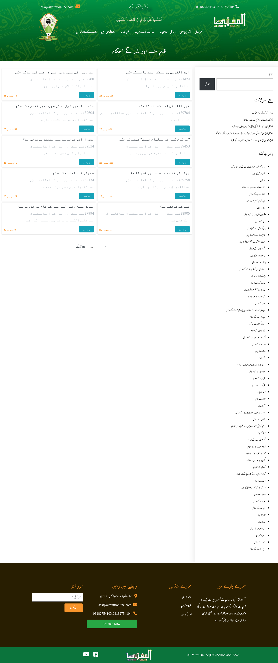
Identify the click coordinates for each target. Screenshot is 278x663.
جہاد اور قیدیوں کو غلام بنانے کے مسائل (252, 269)
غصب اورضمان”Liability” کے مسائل (250, 413)
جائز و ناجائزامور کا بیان (258, 256)
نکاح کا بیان (261, 515)
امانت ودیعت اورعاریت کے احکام (253, 187)
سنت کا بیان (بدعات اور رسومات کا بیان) (251, 365)
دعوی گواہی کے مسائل (257, 324)
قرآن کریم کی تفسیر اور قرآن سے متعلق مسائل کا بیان (248, 426)
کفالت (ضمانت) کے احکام (256, 454)
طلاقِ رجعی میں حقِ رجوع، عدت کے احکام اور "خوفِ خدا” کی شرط (252, 140)
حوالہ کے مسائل (260, 303)
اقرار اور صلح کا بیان (259, 174)
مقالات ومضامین (260, 495)
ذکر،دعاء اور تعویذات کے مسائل (254, 338)
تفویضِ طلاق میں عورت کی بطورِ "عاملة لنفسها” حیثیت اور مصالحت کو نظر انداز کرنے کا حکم (244, 134)
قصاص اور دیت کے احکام (257, 447)
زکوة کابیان (262, 358)
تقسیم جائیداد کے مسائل (257, 249)
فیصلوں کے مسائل (259, 419)
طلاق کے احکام (260, 399)
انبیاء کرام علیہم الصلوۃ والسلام (255, 201)
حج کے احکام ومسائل (258, 276)
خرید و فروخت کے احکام (258, 317)
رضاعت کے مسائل (259, 344)
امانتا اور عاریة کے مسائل (257, 194)
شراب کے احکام (259, 379)
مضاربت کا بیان (260, 481)
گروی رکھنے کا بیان (259, 467)
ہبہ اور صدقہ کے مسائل (258, 529)
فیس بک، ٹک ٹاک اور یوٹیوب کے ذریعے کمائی (258, 120)
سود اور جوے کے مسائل (257, 372)
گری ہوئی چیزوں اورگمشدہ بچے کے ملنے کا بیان (251, 474)
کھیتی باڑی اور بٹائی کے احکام (256, 460)
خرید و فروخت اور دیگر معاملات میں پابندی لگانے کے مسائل (246, 310)
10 (83, 247)
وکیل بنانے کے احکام (258, 549)
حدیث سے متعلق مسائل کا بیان (255, 290)
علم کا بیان (262, 406)
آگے (78, 247)
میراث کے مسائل (259, 501)
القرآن (263, 181)
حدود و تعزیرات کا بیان (258, 283)
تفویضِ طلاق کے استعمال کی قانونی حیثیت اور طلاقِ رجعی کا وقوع (252, 127)
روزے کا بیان (260, 351)
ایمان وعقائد (261, 208)
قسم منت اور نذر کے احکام (257, 440)
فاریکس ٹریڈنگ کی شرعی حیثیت (262, 113)
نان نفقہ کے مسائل (259, 508)
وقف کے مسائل (260, 542)
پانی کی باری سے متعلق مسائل (256, 228)
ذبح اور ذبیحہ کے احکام (258, 331)
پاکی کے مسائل (260, 222)
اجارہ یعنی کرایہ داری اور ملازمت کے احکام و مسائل (248, 167)
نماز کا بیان (262, 522)
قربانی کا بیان (261, 433)
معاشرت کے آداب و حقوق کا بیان (254, 488)
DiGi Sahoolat (219, 655)
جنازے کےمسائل (259, 262)
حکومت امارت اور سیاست (257, 297)
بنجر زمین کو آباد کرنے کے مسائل (255, 215)
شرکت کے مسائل (259, 385)
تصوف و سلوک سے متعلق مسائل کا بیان (252, 242)
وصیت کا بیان (261, 536)
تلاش (270, 75)
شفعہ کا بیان (261, 392)
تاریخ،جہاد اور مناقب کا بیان (256, 235)
